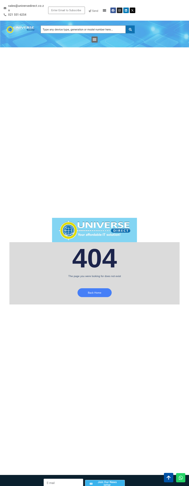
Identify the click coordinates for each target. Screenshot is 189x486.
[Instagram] (119, 10)
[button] (95, 39)
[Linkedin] (126, 10)
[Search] (130, 29)
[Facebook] (113, 10)
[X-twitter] (132, 10)
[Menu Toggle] (104, 10)
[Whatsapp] (180, 477)
